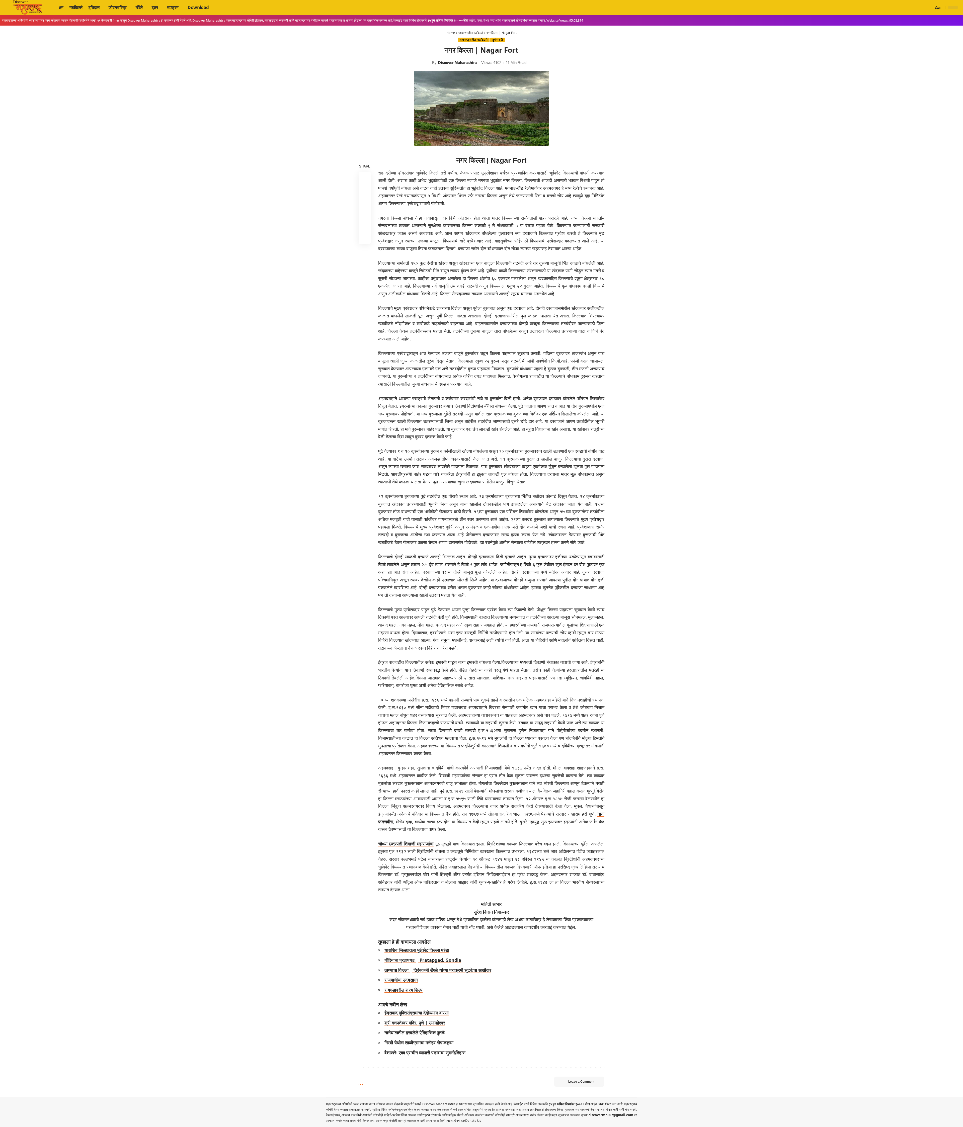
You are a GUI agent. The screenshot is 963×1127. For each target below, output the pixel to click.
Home (450, 33)
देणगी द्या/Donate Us (467, 1120)
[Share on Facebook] (365, 178)
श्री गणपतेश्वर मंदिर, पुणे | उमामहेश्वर (414, 1023)
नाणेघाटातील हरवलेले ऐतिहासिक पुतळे (414, 1032)
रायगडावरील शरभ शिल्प (403, 990)
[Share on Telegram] (365, 214)
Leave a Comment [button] (581, 1081)
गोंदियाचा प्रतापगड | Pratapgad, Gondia (422, 960)
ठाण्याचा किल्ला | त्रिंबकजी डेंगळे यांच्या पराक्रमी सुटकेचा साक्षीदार (437, 970)
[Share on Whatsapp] (365, 202)
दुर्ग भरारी (497, 39)
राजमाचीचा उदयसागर (401, 980)
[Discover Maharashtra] (28, 7)
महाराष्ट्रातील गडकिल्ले (470, 33)
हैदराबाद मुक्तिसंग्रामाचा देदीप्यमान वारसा (416, 1013)
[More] (365, 238)
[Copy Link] (365, 226)
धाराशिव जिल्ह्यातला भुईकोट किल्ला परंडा (416, 950)
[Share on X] (365, 190)
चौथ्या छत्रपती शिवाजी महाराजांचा (406, 844)
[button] (929, 7)
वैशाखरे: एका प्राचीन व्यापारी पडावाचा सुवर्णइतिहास (424, 1053)
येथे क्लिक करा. (366, 1120)
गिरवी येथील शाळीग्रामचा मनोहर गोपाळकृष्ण (418, 1042)
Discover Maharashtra (457, 62)
